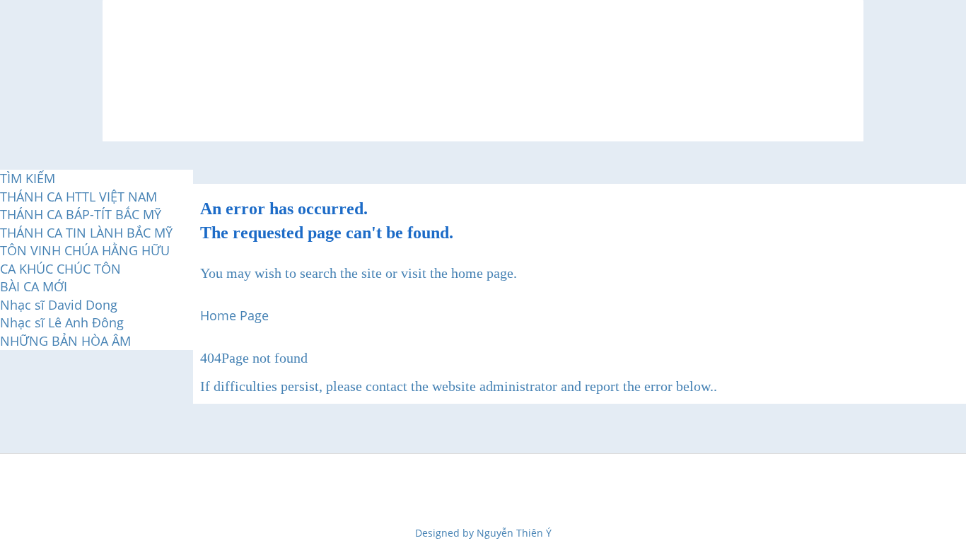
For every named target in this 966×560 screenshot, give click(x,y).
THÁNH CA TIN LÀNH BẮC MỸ (86, 232)
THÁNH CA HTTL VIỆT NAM (78, 196)
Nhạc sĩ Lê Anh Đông (62, 322)
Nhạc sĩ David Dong (58, 304)
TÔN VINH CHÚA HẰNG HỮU (85, 250)
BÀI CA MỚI (33, 286)
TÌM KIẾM (27, 178)
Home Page (234, 315)
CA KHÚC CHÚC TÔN (60, 268)
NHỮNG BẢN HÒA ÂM (65, 340)
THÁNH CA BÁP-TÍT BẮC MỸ (80, 214)
